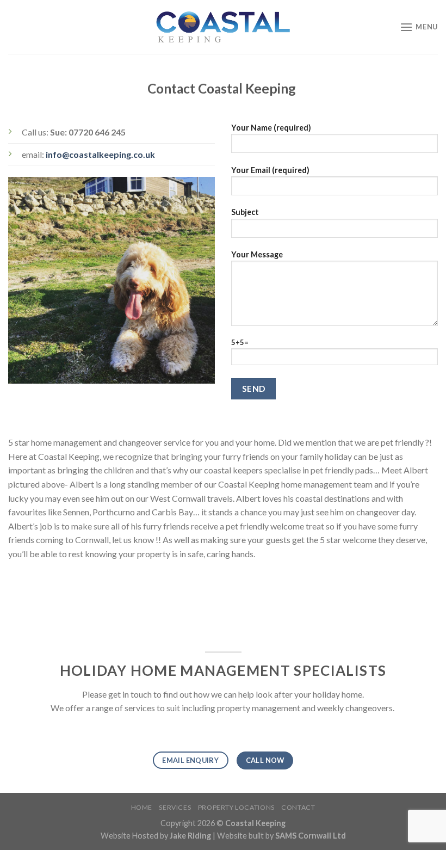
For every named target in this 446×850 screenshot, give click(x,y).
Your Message (257, 254)
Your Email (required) (270, 170)
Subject (245, 212)
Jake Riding (190, 835)
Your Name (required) (271, 127)
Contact (298, 807)
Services (175, 807)
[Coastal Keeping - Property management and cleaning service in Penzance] (223, 27)
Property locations (236, 807)
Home (141, 807)
